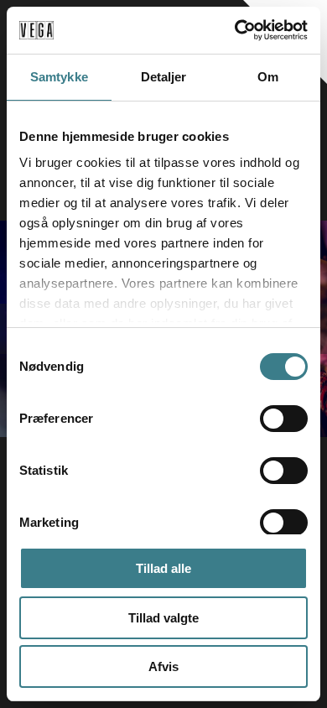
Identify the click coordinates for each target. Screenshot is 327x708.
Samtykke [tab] (59, 77)
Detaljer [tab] (164, 77)
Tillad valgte (163, 618)
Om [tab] (267, 77)
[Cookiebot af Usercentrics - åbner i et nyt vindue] (235, 30)
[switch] (284, 418)
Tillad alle (163, 568)
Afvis (163, 666)
